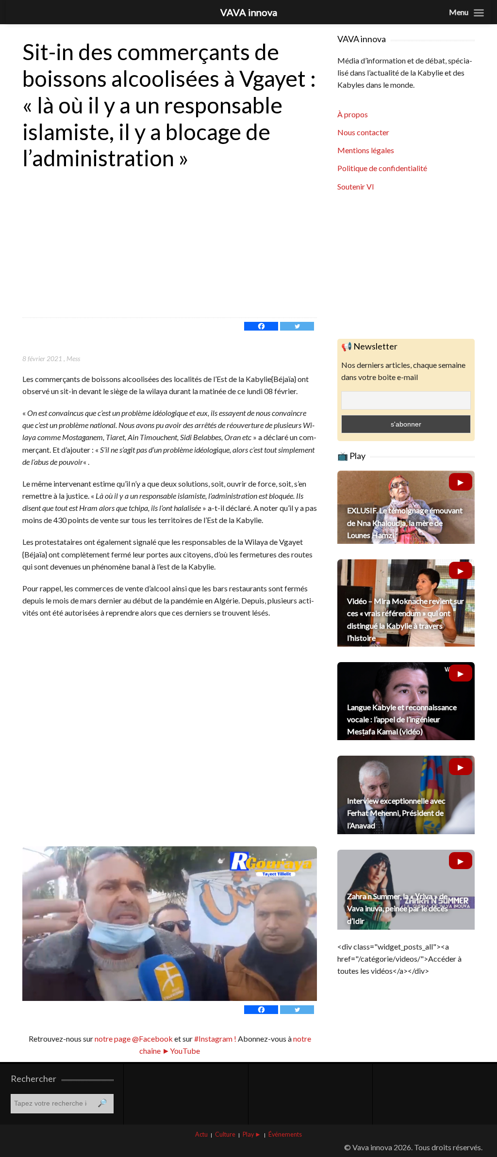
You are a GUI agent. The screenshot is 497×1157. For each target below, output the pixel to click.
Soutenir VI (355, 186)
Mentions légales (365, 150)
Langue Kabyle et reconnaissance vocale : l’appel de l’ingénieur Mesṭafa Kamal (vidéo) (402, 719)
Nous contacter (363, 132)
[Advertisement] (169, 245)
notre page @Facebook (134, 1038)
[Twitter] (297, 326)
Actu (201, 1134)
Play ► (252, 1134)
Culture (225, 1134)
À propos (352, 114)
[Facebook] (261, 326)
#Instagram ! (214, 1038)
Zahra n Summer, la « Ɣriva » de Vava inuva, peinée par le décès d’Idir (397, 908)
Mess (73, 358)
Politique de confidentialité (382, 168)
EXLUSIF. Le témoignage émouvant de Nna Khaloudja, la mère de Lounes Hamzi (405, 522)
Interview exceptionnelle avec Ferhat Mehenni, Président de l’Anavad (396, 812)
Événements (285, 1134)
